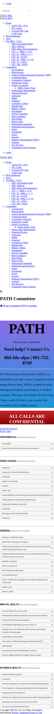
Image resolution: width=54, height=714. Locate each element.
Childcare (6, 477)
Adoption (6, 468)
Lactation (6, 679)
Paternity (6, 518)
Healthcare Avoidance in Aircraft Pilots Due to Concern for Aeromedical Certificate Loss (26, 548)
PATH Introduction (9, 566)
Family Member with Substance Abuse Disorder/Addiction (26, 495)
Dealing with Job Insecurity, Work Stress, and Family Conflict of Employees (24, 630)
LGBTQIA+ (6, 509)
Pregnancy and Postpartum (13, 693)
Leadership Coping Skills (12, 637)
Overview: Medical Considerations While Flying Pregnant (25, 684)
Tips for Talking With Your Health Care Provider (21, 655)
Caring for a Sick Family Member (15, 472)
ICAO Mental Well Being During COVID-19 (19, 625)
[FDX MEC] (6, 15)
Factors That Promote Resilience (15, 620)
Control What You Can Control (14, 611)
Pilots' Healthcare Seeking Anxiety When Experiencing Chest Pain (24, 581)
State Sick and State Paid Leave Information (20, 448)
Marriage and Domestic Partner (15, 513)
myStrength (7, 646)
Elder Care (6, 490)
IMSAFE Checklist (9, 561)
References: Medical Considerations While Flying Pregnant (26, 697)
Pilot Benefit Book (9, 575)
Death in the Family (10, 481)
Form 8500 (6, 444)
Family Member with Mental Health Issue (19, 500)
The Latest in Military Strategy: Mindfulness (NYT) (22, 641)
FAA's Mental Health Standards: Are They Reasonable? (24, 615)
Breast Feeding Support (12, 674)
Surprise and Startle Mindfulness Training (19, 650)
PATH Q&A (6, 431)
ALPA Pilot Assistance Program (15, 542)
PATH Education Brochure (12, 570)
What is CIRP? (8, 592)
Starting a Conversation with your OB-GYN (19, 702)
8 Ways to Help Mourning (12, 537)
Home (6, 305)
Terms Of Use (35, 712)
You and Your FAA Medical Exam (15, 707)
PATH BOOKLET (8, 429)
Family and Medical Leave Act (14, 504)
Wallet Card (7, 587)
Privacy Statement (20, 712)
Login (8, 3)
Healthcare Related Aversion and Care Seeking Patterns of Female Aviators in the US (26, 555)
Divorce (5, 486)
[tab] (27, 443)
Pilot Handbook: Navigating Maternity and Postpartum (25, 688)
